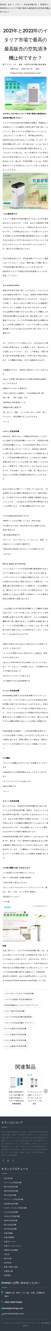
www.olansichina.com (13, 1314)
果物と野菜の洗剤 (11, 1267)
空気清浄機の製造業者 (32, 568)
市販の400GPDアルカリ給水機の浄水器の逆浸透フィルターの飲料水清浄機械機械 (16, 1098)
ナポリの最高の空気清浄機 (15, 1040)
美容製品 (7, 1275)
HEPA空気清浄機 (10, 1220)
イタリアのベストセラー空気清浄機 (19, 993)
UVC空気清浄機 (10, 1229)
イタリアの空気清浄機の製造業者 (18, 1017)
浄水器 (6, 1254)
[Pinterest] (13, 1160)
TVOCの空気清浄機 (12, 1216)
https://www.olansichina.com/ (25, 73)
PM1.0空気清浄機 (11, 1186)
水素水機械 (8, 1233)
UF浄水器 (7, 1262)
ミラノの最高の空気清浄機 (15, 1034)
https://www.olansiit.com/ (19, 980)
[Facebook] (3, 1160)
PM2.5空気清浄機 (11, 1191)
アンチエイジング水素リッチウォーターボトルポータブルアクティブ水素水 (34, 1098)
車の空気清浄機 (10, 1195)
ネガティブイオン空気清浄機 (15, 1208)
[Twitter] (8, 1160)
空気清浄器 (8, 1178)
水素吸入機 (8, 1271)
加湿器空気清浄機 (11, 1203)
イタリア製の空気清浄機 (14, 1011)
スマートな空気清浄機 (12, 1182)
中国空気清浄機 (9, 316)
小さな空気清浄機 (11, 1212)
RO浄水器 (8, 1258)
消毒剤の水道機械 (11, 1250)
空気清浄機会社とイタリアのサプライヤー (21, 1005)
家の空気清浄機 (10, 1224)
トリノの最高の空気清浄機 (15, 1046)
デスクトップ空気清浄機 (13, 1199)
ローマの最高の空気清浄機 (15, 1028)
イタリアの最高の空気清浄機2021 (18, 999)
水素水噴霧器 (9, 1237)
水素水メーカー (10, 1241)
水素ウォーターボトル (12, 1246)
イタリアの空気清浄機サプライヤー (19, 1023)
